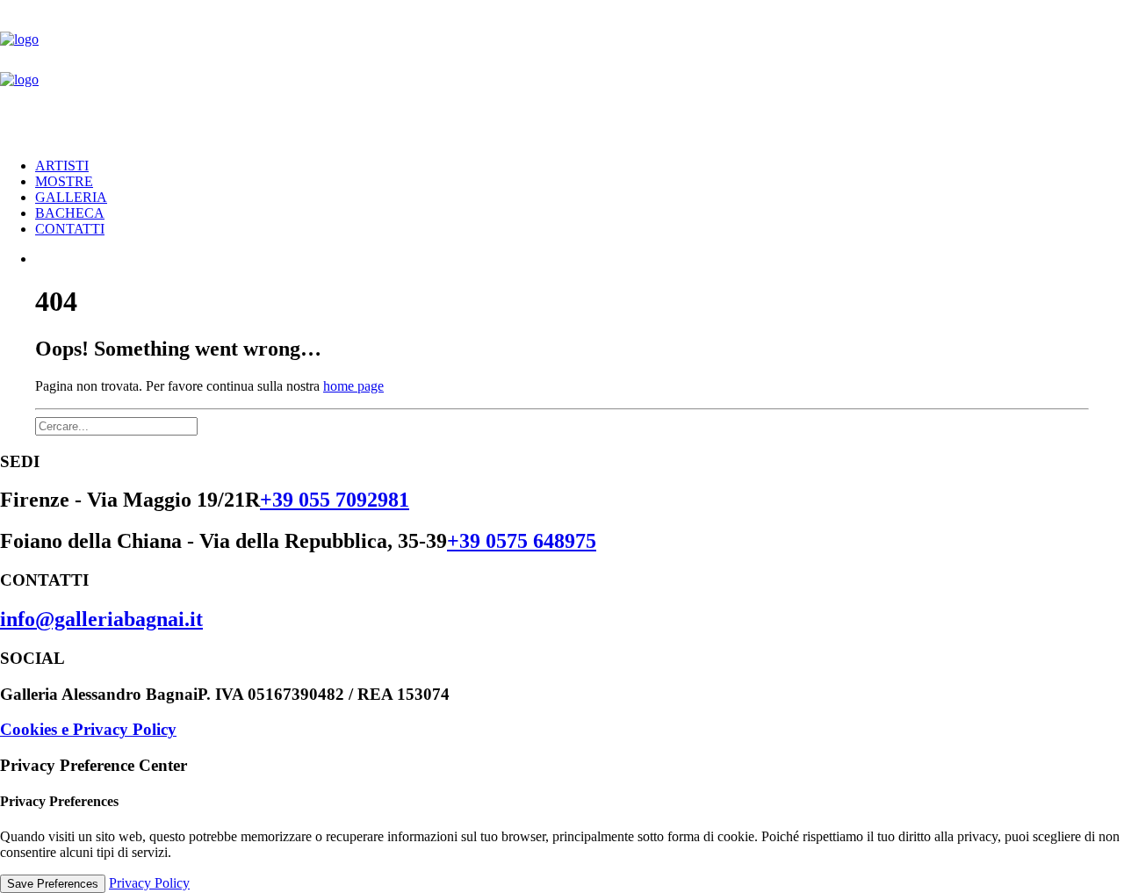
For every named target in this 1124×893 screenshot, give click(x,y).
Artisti (62, 165)
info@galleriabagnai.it (101, 619)
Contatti (69, 228)
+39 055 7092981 (334, 499)
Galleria (71, 197)
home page (353, 385)
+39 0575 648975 (521, 540)
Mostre (64, 181)
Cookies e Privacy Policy (88, 729)
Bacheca (69, 212)
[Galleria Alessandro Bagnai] (562, 72)
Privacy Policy (149, 882)
